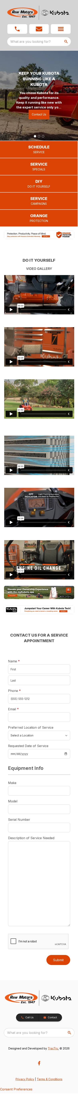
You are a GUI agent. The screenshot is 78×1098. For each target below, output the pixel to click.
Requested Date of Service (28, 746)
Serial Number (19, 820)
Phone (14, 691)
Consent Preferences (16, 1089)
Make (12, 783)
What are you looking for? (30, 42)
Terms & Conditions (49, 1079)
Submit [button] (58, 960)
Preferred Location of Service (30, 727)
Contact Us (39, 114)
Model (12, 801)
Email (19, 709)
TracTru (53, 1048)
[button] (17, 29)
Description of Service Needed (31, 838)
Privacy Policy (25, 1079)
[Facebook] (39, 1063)
